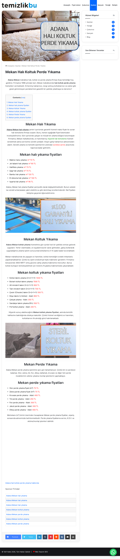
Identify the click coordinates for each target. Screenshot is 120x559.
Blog (88, 37)
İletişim (114, 5)
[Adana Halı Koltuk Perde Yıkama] (19, 5)
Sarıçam (101, 5)
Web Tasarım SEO (41, 552)
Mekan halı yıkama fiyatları (18, 105)
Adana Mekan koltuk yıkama (17, 510)
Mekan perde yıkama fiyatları (19, 117)
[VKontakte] (62, 537)
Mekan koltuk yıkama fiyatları (19, 111)
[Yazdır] (73, 537)
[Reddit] (56, 537)
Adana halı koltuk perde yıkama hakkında (22, 483)
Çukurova (85, 5)
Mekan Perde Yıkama (16, 114)
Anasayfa (67, 5)
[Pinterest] (50, 537)
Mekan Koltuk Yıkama (16, 108)
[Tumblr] (45, 537)
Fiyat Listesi (76, 5)
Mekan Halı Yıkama (15, 102)
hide (23, 97)
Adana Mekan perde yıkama (17, 514)
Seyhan (93, 5)
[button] (113, 552)
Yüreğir (108, 5)
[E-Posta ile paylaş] (67, 537)
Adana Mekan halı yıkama (16, 496)
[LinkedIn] (39, 537)
